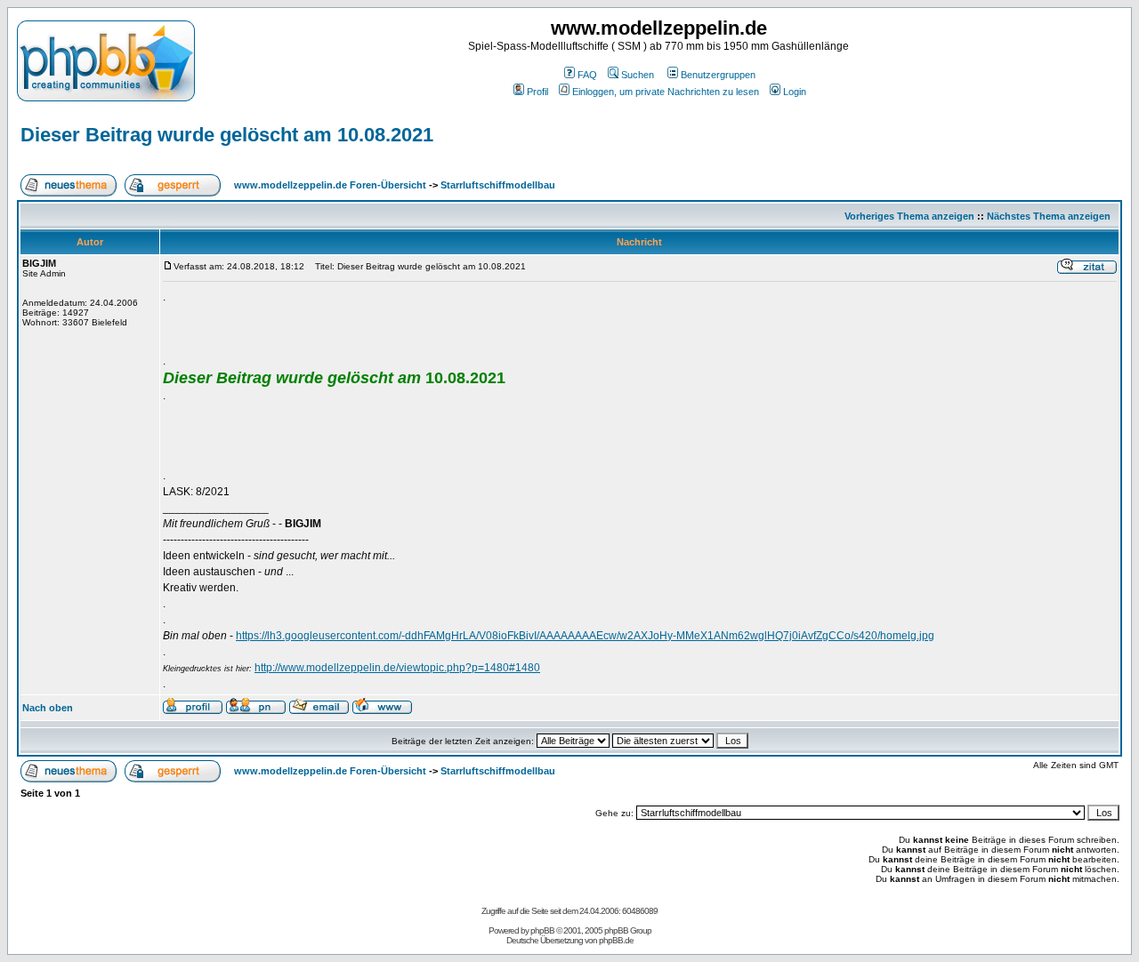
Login (794, 91)
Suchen (637, 74)
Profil (537, 91)
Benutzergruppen (718, 74)
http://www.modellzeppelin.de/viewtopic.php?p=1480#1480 (397, 667)
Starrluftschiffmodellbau (497, 185)
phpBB (542, 930)
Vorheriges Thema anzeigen (909, 216)
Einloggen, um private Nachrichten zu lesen (665, 91)
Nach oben (47, 707)
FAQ (587, 74)
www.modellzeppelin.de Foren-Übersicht (330, 185)
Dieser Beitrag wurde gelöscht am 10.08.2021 (226, 135)
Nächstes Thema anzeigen (1049, 216)
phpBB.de (616, 940)
